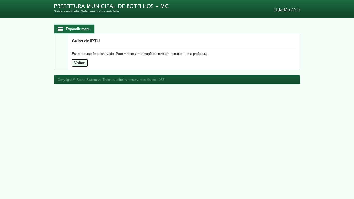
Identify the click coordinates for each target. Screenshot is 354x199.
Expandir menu (78, 29)
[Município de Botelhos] (144, 6)
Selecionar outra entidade (100, 11)
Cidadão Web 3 (286, 9)
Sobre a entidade (66, 11)
